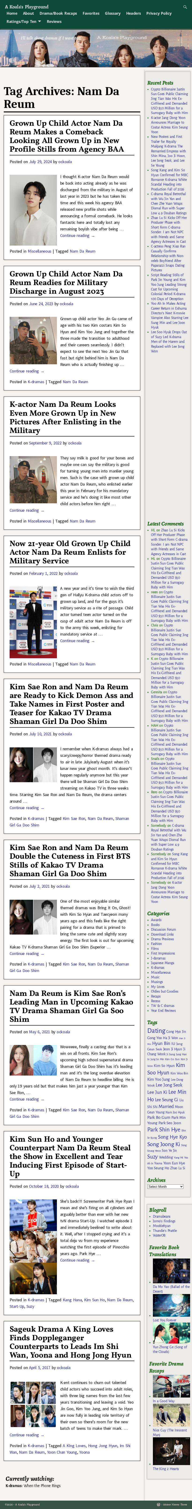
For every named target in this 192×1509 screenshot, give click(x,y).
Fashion (156, 944)
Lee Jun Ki (157, 1092)
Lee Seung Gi (166, 1100)
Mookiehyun (161, 1226)
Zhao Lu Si (177, 1168)
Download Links (162, 934)
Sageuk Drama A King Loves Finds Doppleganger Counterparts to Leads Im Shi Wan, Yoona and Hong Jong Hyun (71, 1342)
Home (12, 13)
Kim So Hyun (164, 1066)
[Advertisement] (169, 439)
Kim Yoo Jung (158, 1079)
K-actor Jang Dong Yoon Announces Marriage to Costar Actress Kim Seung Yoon (169, 892)
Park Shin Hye (163, 1129)
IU (173, 1044)
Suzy (30, 1306)
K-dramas (36, 381)
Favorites (91, 13)
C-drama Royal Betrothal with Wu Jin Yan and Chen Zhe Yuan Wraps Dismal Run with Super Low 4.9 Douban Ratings (168, 203)
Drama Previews (162, 939)
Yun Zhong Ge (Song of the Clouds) (170, 1349)
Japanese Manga (162, 963)
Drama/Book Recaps (58, 13)
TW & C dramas (162, 1006)
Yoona (84, 1452)
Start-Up (17, 1306)
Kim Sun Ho (94, 1299)
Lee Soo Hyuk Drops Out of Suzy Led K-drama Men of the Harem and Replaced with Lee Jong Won (169, 341)
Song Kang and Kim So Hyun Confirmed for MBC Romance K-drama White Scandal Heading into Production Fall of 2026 (169, 179)
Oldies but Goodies (164, 991)
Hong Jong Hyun (102, 1445)
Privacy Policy (158, 13)
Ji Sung (170, 1054)
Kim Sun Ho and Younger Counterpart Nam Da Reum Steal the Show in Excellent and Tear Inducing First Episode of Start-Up (70, 1157)
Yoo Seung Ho (158, 1168)
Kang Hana (72, 1299)
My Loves (158, 987)
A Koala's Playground (26, 6)
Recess (155, 1001)
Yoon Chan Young (62, 1452)
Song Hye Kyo (172, 1137)
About (28, 13)
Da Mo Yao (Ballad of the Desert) (171, 1289)
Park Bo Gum (158, 1117)
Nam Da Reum (82, 251)
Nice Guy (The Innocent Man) (170, 1432)
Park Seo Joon (170, 1123)
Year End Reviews (163, 1010)
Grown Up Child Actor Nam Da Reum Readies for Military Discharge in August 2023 (66, 283)
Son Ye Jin (169, 1150)
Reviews (54, 21)
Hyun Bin (161, 1043)
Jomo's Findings (164, 1221)
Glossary (112, 13)
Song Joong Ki (163, 1144)
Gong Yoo (154, 1038)
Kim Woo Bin (179, 1073)
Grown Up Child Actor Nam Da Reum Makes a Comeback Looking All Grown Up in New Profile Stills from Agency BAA (67, 136)
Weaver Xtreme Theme (175, 1504)
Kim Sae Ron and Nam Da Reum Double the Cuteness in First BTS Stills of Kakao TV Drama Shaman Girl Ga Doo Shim (70, 861)
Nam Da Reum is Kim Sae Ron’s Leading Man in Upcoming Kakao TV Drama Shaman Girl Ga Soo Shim (71, 1006)
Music (155, 977)
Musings (157, 982)
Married (166, 1106)
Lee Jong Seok (169, 1085)
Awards (156, 920)
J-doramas (158, 958)
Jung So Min (157, 1059)
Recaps (155, 996)
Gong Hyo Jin (176, 1031)
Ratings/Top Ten (22, 21)
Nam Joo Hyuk (175, 1112)
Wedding (166, 1157)
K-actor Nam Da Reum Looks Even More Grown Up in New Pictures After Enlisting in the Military (65, 417)
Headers (133, 13)
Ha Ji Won (170, 1038)
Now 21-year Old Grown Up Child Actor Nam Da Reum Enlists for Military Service (70, 553)
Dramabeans (161, 1216)
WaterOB (159, 1235)
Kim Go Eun (172, 1059)
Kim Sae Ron (74, 818)
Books (155, 925)
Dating (156, 1030)
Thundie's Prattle (165, 1231)
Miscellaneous (39, 251)
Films (155, 949)
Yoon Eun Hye (174, 1163)
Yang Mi (178, 1157)
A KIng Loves (74, 1445)
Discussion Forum (163, 929)
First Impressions (163, 953)
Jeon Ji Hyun (172, 1049)
